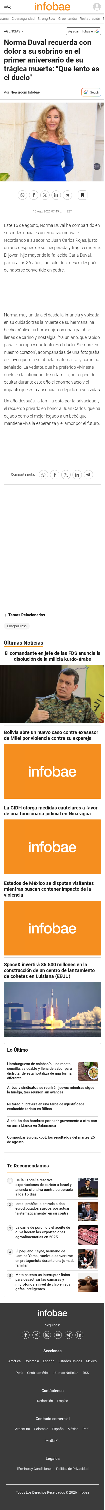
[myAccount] (97, 7)
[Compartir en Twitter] (45, 195)
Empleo (62, 1401)
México (91, 1361)
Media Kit (52, 1441)
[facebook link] (26, 1335)
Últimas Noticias (65, 1373)
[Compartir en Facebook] (33, 195)
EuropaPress (17, 626)
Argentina (22, 1429)
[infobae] (52, 7)
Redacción (45, 1401)
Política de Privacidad (72, 1469)
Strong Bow (43, 19)
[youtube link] (58, 1335)
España (48, 1361)
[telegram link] (69, 1335)
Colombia (32, 1361)
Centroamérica (38, 1373)
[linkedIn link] (79, 1335)
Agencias (12, 31)
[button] (7, 7)
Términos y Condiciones (34, 1469)
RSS (86, 1373)
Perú (19, 1373)
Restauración (86, 19)
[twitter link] (36, 1335)
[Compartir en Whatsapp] (22, 195)
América (14, 1361)
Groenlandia (63, 19)
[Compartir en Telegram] (67, 195)
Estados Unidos (70, 1361)
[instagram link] (47, 1335)
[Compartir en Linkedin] (56, 195)
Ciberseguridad (19, 19)
